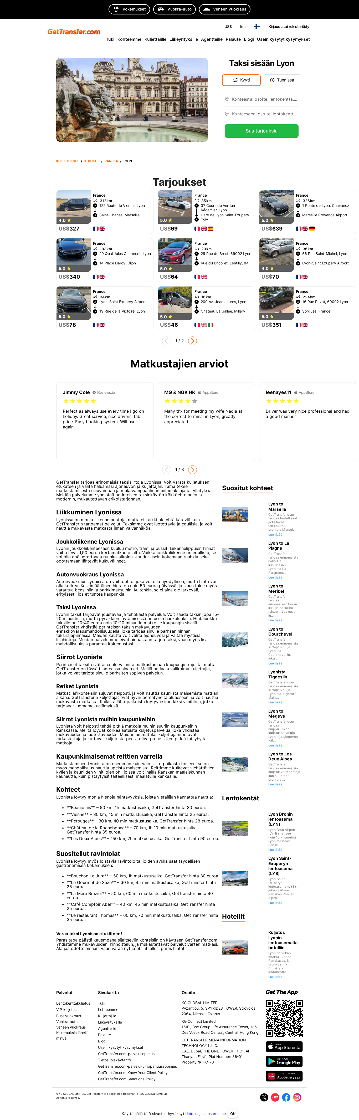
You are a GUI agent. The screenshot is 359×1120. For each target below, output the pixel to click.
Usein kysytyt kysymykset (283, 39)
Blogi (249, 39)
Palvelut (64, 992)
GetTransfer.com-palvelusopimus (126, 1053)
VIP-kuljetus (66, 1009)
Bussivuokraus (68, 1016)
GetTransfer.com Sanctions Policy (127, 1079)
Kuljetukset (67, 161)
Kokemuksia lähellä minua (72, 1035)
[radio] (66, 401)
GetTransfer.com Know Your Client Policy (133, 1072)
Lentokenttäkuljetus (73, 1003)
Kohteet (91, 161)
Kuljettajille (155, 39)
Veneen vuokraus (71, 1027)
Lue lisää (275, 534)
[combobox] (265, 101)
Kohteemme (129, 39)
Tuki (110, 39)
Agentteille (212, 39)
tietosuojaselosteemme (205, 1113)
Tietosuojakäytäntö (114, 1060)
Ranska (111, 161)
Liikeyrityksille (184, 39)
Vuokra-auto (67, 1021)
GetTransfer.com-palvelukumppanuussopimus (137, 1066)
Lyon (128, 161)
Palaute (233, 39)
